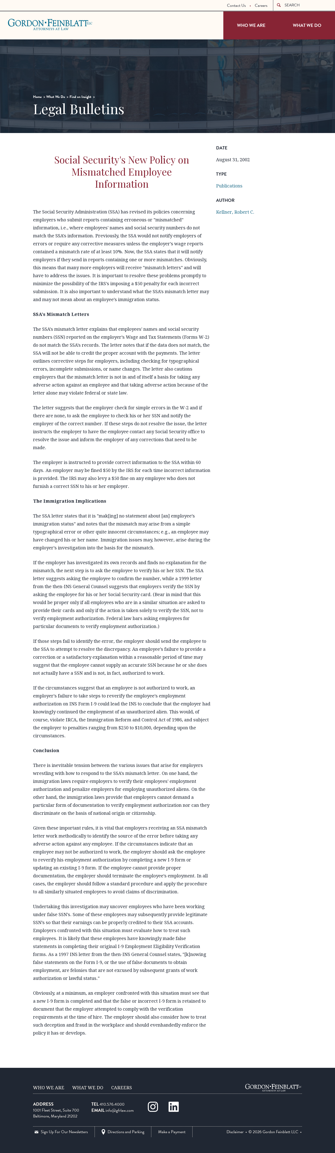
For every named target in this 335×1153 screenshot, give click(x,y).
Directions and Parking (126, 1132)
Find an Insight (80, 97)
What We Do (307, 25)
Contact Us (236, 5)
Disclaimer (235, 1132)
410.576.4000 (112, 1104)
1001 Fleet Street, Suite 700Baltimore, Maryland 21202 (56, 1113)
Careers (261, 5)
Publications (229, 186)
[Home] (273, 1088)
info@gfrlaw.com (120, 1110)
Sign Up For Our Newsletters (64, 1132)
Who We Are (251, 25)
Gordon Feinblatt (26, 24)
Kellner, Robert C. (235, 212)
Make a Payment (172, 1132)
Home (37, 97)
